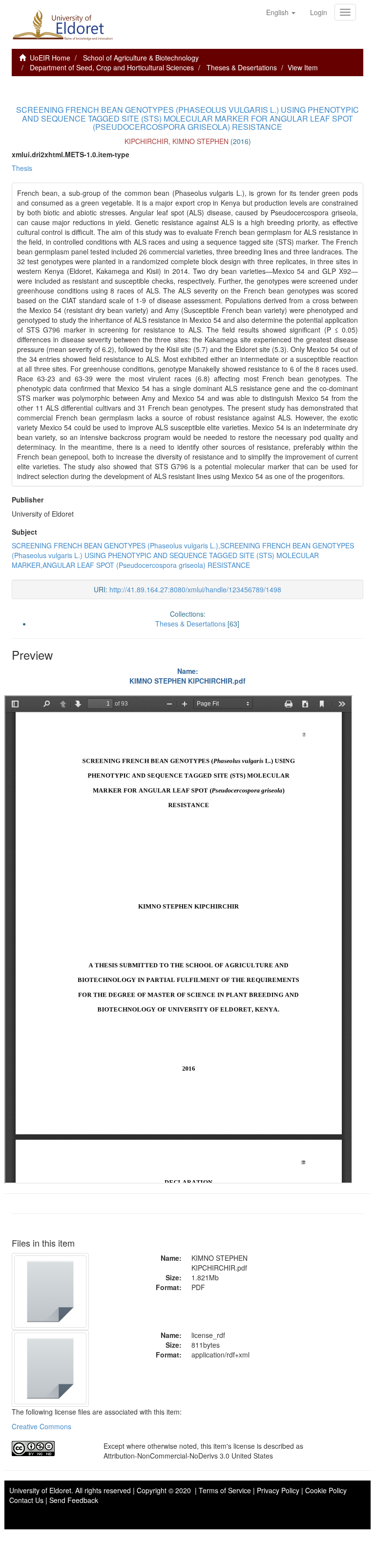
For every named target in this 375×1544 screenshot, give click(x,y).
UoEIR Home (50, 58)
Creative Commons (41, 1426)
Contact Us (26, 1500)
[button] (281, 12)
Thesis (22, 168)
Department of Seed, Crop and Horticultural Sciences (112, 67)
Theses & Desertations (242, 67)
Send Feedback (73, 1500)
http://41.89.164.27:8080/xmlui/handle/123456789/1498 (195, 589)
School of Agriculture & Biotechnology (141, 58)
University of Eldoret (40, 1490)
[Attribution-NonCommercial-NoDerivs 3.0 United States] (50, 1448)
